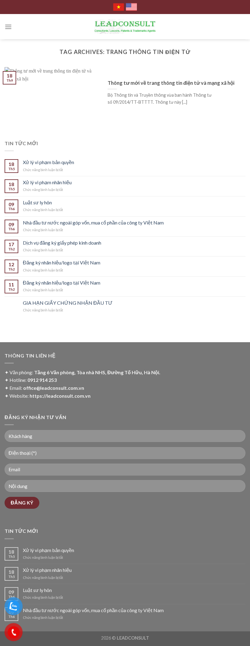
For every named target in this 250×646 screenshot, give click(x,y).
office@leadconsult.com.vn (53, 388)
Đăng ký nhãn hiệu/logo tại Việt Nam (61, 262)
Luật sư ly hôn (37, 202)
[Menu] (8, 26)
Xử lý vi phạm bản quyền (48, 162)
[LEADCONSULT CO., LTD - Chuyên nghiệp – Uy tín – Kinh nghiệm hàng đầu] (125, 27)
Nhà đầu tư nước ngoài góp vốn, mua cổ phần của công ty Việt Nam (93, 222)
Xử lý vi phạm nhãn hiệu (47, 182)
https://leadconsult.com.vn (60, 396)
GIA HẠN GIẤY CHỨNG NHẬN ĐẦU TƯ (67, 303)
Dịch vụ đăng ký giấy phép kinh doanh (62, 243)
